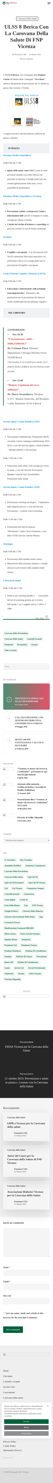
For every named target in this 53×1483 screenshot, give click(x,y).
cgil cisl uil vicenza (36, 883)
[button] (49, 3)
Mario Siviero (10, 934)
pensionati (8, 645)
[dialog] (27, 1420)
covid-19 (23, 900)
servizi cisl (19, 968)
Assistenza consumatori (35, 866)
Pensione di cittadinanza (35, 951)
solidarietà (8, 974)
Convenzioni (9, 1392)
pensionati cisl (10, 945)
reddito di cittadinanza (28, 962)
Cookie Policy (9, 1446)
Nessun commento (26, 59)
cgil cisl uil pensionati (14, 883)
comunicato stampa (35, 888)
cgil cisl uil (33, 877)
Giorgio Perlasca (11, 911)
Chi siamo (7, 1376)
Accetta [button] (26, 1421)
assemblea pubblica (12, 866)
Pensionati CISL (20, 54)
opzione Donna (10, 940)
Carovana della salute (13, 1398)
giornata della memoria (33, 911)
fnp (26, 905)
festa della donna (12, 905)
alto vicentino (26, 860)
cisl (6, 888)
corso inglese (9, 900)
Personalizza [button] (26, 1433)
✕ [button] (48, 1406)
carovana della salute (13, 639)
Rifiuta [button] (26, 1427)
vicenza (34, 645)
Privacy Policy (9, 1442)
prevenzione (22, 645)
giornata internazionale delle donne (19, 917)
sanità (7, 968)
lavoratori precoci (12, 922)
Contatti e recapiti (11, 1381)
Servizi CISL (9, 1387)
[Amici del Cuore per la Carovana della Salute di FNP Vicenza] (26, 1161)
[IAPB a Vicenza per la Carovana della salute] (26, 1127)
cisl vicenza (17, 888)
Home (6, 1371)
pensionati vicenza (29, 945)
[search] (43, 3)
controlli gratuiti (34, 639)
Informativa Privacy (12, 1450)
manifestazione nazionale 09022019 (19, 928)
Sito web (7, 1296)
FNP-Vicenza (37, 905)
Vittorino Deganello (12, 979)
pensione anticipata (12, 951)
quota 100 (8, 962)
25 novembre (9, 860)
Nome (6, 1267)
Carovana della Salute (27, 18)
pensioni (7, 957)
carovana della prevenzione (16, 633)
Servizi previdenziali (36, 968)
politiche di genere (24, 957)
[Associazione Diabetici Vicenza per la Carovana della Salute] (26, 1195)
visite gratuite (10, 650)
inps (41, 917)
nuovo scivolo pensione (30, 934)
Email (6, 1281)
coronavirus (29, 894)
